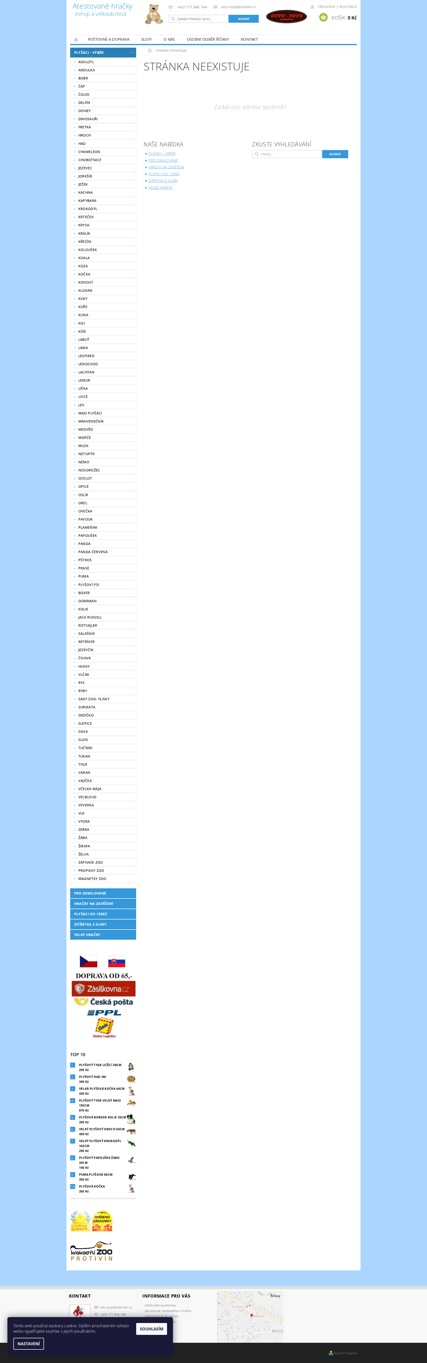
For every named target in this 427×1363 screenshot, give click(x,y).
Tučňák (85, 747)
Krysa (83, 225)
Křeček (85, 241)
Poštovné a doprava (108, 39)
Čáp (81, 86)
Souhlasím (151, 1329)
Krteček (86, 216)
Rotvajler (87, 625)
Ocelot (85, 478)
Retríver (86, 641)
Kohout (85, 282)
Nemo (83, 462)
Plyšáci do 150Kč (90, 914)
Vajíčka (85, 780)
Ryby (82, 690)
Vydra (84, 821)
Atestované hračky (102, 9)
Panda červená (93, 551)
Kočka (84, 274)
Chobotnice (89, 159)
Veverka (86, 805)
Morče (84, 437)
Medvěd (85, 429)
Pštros (85, 560)
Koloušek (87, 249)
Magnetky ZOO (92, 878)
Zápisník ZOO (90, 862)
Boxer (84, 592)
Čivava (84, 658)
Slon (83, 739)
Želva (83, 854)
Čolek (84, 94)
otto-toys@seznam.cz (116, 1307)
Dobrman (87, 601)
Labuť (83, 339)
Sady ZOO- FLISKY (93, 699)
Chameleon (89, 151)
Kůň (82, 331)
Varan (84, 772)
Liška (83, 388)
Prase (83, 568)
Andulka (86, 70)
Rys (81, 682)
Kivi (81, 323)
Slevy (146, 39)
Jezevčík (86, 649)
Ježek (83, 184)
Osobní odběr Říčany (208, 39)
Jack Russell (90, 617)
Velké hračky (87, 934)
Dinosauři (88, 119)
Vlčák (83, 674)
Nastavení (29, 1343)
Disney (84, 110)
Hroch (84, 135)
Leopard (86, 355)
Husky (84, 666)
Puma (83, 576)
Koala (84, 257)
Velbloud (87, 797)
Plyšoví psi (88, 584)
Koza (83, 266)
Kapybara (87, 200)
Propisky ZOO (91, 870)
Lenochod (88, 364)
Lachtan (86, 372)
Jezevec (85, 168)
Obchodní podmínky (160, 1305)
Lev (81, 405)
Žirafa (84, 846)
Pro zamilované (90, 893)
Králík (84, 233)
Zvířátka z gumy (90, 924)
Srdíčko (86, 715)
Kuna (83, 314)
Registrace (348, 7)
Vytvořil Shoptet (345, 1353)
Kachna (85, 192)
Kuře (82, 306)
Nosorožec (89, 470)
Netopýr (86, 453)
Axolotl (86, 61)
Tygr (82, 764)
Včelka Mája (90, 788)
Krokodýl (87, 208)
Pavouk (85, 519)
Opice (83, 486)
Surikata (86, 707)
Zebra (83, 829)
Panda (84, 543)
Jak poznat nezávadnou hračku (168, 1310)
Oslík (83, 494)
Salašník (86, 633)
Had (82, 143)
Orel (82, 503)
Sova (83, 731)
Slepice (85, 723)
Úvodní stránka (76, 39)
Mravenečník (91, 421)
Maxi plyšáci (90, 413)
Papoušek (87, 535)
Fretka (84, 127)
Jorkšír (85, 176)
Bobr (83, 78)
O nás (169, 39)
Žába (82, 837)
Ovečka (85, 511)
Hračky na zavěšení (93, 903)
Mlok (83, 445)
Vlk (81, 813)
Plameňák (88, 527)
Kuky (82, 298)
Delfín (84, 102)
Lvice (83, 396)
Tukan (84, 756)
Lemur (84, 380)
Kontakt (249, 39)
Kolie (83, 609)
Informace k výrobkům (161, 1316)
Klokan (85, 290)
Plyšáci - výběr (89, 52)
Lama (83, 347)
